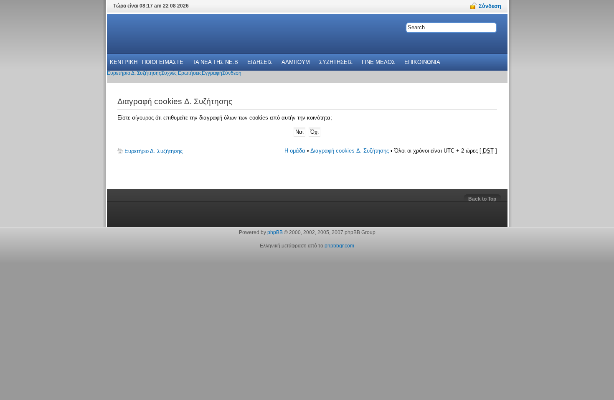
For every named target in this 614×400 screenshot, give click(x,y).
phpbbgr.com (339, 246)
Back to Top (482, 199)
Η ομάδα (294, 151)
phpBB (275, 232)
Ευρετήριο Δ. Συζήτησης (153, 151)
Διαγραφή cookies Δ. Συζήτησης (349, 151)
